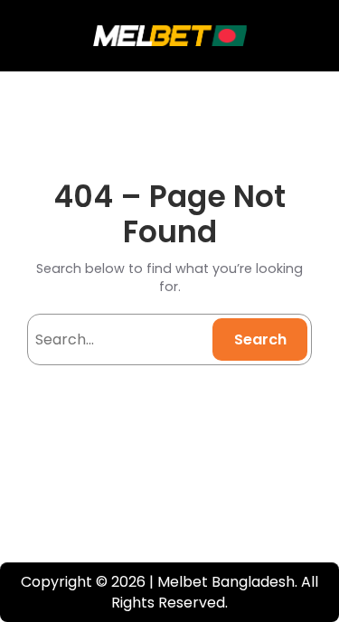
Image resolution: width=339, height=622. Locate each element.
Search (260, 339)
